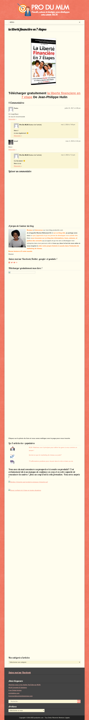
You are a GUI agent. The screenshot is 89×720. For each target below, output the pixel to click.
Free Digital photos (14, 690)
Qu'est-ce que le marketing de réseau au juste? (45, 455)
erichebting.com (13, 693)
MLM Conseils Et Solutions (17, 687)
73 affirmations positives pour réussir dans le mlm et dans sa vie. (51, 461)
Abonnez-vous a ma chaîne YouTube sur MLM (24, 685)
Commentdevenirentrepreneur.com (20, 696)
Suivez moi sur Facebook (19, 672)
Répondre (11, 119)
